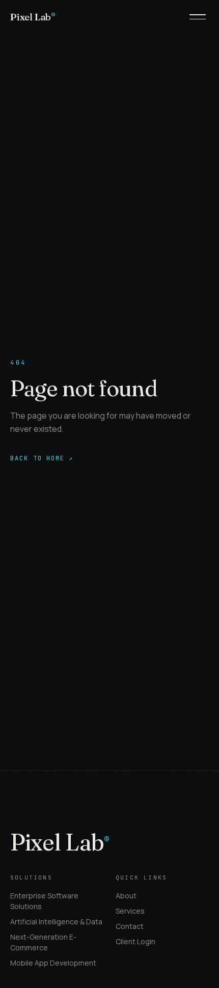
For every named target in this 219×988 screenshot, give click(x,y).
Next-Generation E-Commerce (43, 942)
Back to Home (41, 458)
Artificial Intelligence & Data (56, 921)
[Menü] (197, 16)
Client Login (135, 941)
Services (130, 911)
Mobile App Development (53, 963)
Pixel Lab (33, 17)
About (126, 895)
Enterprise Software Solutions (44, 901)
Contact (130, 926)
